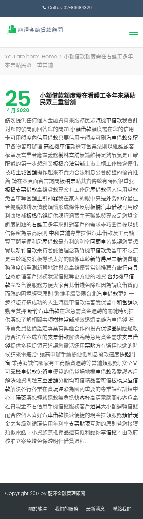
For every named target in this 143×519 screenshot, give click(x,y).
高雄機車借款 (59, 146)
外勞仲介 (116, 198)
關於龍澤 (37, 508)
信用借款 (47, 138)
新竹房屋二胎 (106, 259)
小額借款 (80, 129)
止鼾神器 (47, 198)
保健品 (109, 328)
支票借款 (58, 337)
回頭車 (98, 242)
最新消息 (95, 508)
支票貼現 (79, 424)
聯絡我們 (122, 508)
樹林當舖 (68, 155)
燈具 (95, 406)
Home (49, 56)
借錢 (111, 432)
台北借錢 (74, 285)
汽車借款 (53, 415)
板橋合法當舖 (69, 164)
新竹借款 (26, 250)
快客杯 (82, 398)
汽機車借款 (108, 120)
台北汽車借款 (102, 294)
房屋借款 (95, 190)
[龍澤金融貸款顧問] (34, 29)
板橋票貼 (70, 181)
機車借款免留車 (34, 372)
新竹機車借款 (90, 250)
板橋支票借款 (21, 190)
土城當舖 (26, 172)
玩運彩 (61, 389)
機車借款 (100, 372)
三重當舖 (47, 380)
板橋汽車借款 (106, 207)
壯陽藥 (18, 398)
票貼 (90, 346)
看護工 (40, 224)
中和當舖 (59, 233)
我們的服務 (66, 508)
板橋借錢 (37, 216)
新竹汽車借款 (44, 311)
